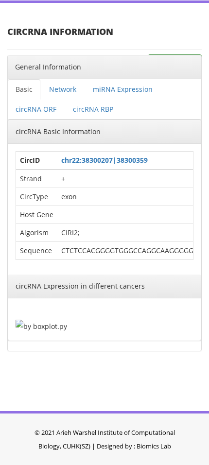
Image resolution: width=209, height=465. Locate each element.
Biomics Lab (154, 446)
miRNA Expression (123, 89)
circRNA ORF (36, 109)
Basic (24, 89)
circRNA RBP (93, 109)
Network (62, 89)
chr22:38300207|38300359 (104, 160)
